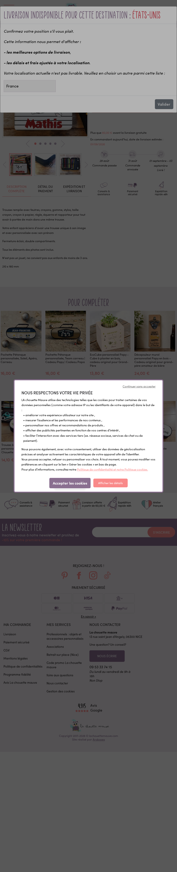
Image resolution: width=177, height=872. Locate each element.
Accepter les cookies (70, 482)
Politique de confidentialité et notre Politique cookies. (112, 469)
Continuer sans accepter (139, 386)
